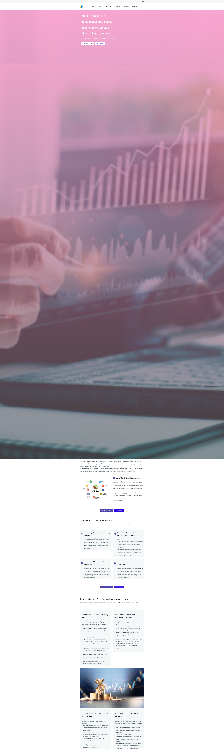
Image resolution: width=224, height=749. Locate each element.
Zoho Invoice (131, 621)
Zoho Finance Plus (116, 481)
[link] (112, 668)
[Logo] (83, 6)
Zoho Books (84, 621)
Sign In (143, 1)
